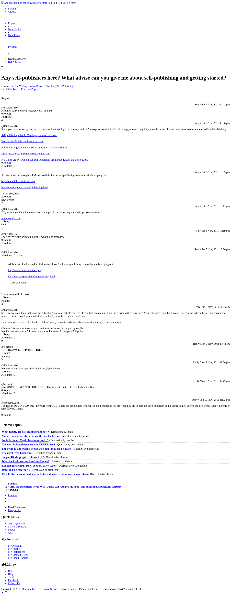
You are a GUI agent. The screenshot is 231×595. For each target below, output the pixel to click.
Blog (10, 574)
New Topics (14, 29)
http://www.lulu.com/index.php (18, 181)
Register (61, 2)
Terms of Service (49, 589)
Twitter (12, 577)
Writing (23, 86)
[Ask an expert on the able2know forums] (24, 2)
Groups (12, 11)
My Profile (14, 548)
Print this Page (29, 89)
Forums (12, 8)
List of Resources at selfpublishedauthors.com (25, 153)
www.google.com (10, 218)
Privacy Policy (68, 589)
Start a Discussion (17, 526)
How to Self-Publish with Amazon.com (22, 141)
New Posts (14, 35)
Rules (11, 571)
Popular (12, 23)
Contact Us (14, 583)
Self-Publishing (65, 86)
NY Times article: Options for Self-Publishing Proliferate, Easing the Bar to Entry (44, 159)
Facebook (13, 580)
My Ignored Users (18, 554)
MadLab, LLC (29, 589)
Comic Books (35, 86)
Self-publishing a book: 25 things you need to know (29, 135)
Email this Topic (10, 89)
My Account (14, 545)
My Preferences (16, 551)
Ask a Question (16, 523)
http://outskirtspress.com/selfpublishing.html (24, 187)
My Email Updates (18, 557)
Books (14, 86)
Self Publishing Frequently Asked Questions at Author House (34, 147)
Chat (10, 532)
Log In (51, 2)
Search (72, 2)
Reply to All (14, 61)
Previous (12, 46)
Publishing (50, 86)
